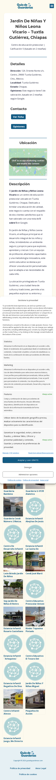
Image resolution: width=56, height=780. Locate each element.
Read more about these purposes (40, 453)
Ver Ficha (18, 116)
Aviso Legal (44, 480)
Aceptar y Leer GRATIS (28, 460)
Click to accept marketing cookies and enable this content (28, 162)
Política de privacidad (31, 480)
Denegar (28, 467)
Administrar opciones (28, 474)
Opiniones (19, 126)
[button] (52, 6)
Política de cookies (14, 480)
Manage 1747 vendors (11, 453)
